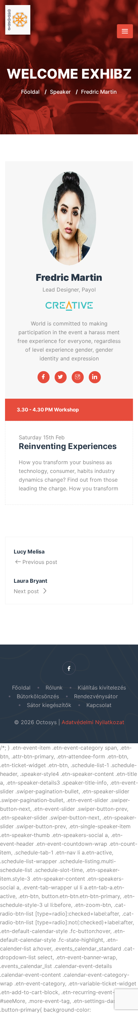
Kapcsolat (99, 705)
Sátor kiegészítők (49, 705)
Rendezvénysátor (97, 696)
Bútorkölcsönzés (38, 696)
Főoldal (30, 91)
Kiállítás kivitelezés (102, 687)
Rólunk (54, 687)
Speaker (60, 91)
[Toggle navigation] (125, 31)
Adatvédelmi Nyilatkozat (93, 722)
